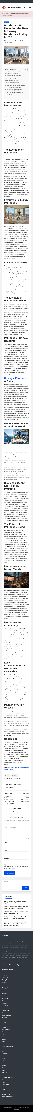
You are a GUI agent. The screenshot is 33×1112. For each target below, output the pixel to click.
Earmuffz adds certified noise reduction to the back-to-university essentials (16, 907)
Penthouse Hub (15, 775)
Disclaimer (5, 982)
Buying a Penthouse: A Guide (12, 82)
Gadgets (4, 1036)
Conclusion (9, 97)
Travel (3, 1089)
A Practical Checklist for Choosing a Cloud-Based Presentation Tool (16, 912)
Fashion (4, 1022)
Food (3, 1034)
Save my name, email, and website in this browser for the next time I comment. (16, 867)
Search (6, 881)
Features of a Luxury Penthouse (13, 75)
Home (3, 13)
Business (4, 1003)
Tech (3, 1082)
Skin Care (4, 1072)
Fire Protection (6, 1029)
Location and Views (10, 77)
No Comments (10, 42)
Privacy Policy (5, 980)
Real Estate (5, 1063)
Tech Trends (5, 1084)
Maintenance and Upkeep (13, 96)
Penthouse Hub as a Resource (13, 80)
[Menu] (30, 7)
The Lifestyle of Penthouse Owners (14, 78)
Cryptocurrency (6, 1010)
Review (4, 1065)
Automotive (5, 998)
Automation (5, 996)
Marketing (4, 1056)
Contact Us (5, 977)
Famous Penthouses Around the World (15, 84)
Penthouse (7, 775)
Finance (4, 1027)
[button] (9, 787)
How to (4, 1048)
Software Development (8, 1077)
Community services (7, 1008)
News (3, 1058)
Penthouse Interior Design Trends (14, 89)
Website (6, 858)
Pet (3, 1060)
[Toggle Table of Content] (25, 69)
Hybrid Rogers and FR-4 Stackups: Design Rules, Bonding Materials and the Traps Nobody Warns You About (16, 923)
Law (3, 1051)
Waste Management (7, 1096)
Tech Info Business (13, 784)
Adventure (5, 993)
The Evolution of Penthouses (12, 73)
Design (4, 1012)
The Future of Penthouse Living (14, 87)
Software (4, 1075)
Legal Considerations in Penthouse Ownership (15, 93)
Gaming (4, 1039)
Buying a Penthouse (16, 378)
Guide (3, 1041)
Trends (4, 1091)
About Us (4, 975)
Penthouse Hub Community (13, 91)
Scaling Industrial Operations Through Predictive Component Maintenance (15, 917)
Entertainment (6, 1020)
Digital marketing (6, 1015)
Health (4, 1044)
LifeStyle (7, 13)
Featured (4, 1024)
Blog (3, 1001)
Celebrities (5, 1005)
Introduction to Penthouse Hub (13, 71)
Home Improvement (7, 1046)
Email (6, 850)
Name (6, 842)
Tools (3, 1087)
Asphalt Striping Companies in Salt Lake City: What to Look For (15, 902)
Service (4, 1068)
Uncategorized (6, 1094)
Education (4, 1017)
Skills (3, 1070)
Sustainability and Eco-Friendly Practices (15, 85)
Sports (4, 1079)
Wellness (4, 1099)
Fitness (4, 1032)
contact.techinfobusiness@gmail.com (13, 965)
